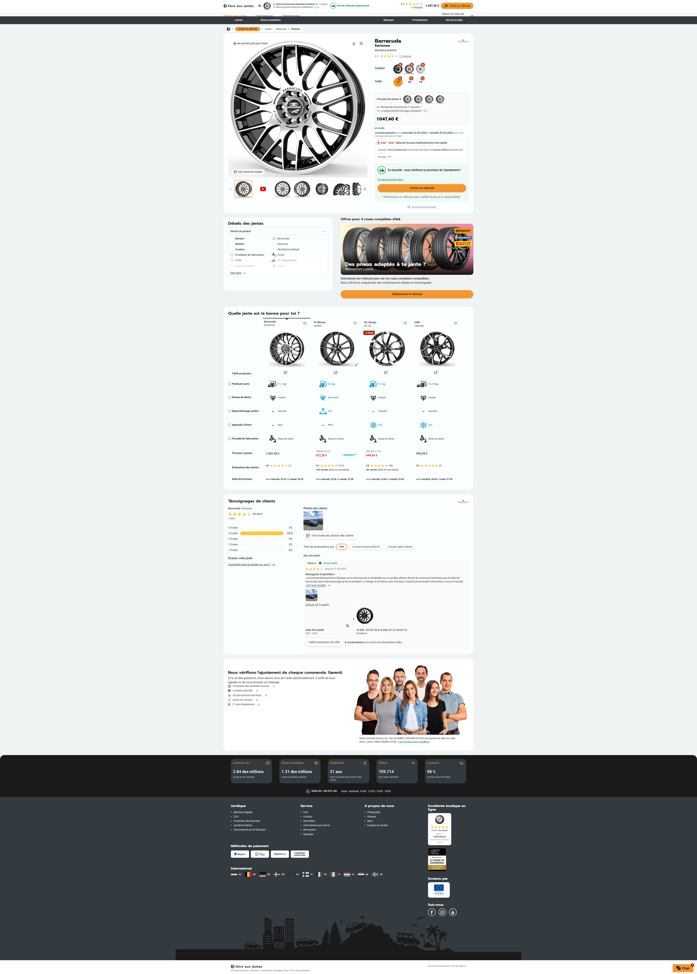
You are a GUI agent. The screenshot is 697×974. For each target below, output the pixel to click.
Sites (370, 821)
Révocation (309, 829)
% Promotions (420, 20)
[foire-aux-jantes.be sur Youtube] (453, 912)
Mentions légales (243, 812)
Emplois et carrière (377, 825)
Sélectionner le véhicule (407, 294)
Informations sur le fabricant (250, 829)
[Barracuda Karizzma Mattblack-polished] (409, 69)
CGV (236, 816)
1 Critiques (405, 56)
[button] (278, 231)
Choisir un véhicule (247, 29)
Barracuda (281, 29)
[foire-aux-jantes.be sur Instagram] (442, 912)
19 (420, 82)
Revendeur (309, 821)
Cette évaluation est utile (324, 642)
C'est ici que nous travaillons (413, 741)
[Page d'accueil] (228, 29)
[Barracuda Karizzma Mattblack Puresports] (398, 69)
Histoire (371, 816)
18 (409, 82)
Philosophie (373, 812)
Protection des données (247, 821)
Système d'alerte (243, 825)
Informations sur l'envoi (316, 825)
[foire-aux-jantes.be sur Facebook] (432, 912)
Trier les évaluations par (318, 546)
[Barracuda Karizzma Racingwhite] (420, 69)
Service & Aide (454, 20)
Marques (389, 20)
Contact (307, 816)
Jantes (238, 20)
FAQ (305, 812)
